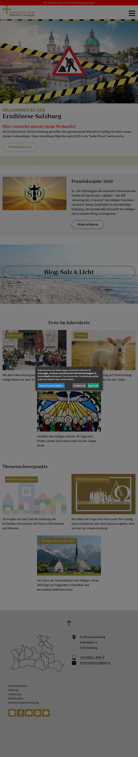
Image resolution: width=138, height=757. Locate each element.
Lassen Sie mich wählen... (51, 385)
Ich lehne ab (79, 385)
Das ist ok (93, 385)
